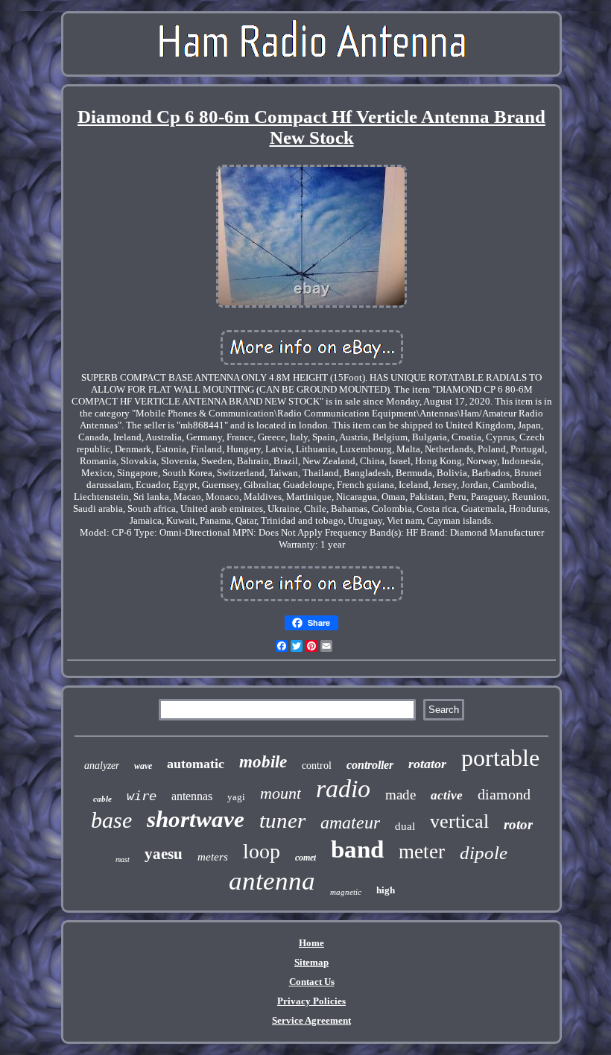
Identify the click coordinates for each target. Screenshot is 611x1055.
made (400, 794)
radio (343, 788)
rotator (427, 763)
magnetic (345, 891)
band (357, 849)
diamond (504, 794)
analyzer (101, 765)
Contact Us (312, 981)
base (111, 820)
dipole (483, 853)
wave (143, 766)
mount (280, 793)
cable (102, 798)
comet (305, 857)
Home (311, 942)
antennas (191, 796)
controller (369, 764)
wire (141, 795)
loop (261, 851)
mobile (263, 762)
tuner (282, 820)
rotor (518, 824)
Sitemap (311, 962)
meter (422, 851)
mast (122, 859)
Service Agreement (311, 1020)
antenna (272, 881)
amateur (350, 822)
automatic (195, 763)
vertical (459, 821)
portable (500, 757)
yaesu (164, 854)
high (385, 890)
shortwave (195, 819)
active (447, 795)
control (317, 765)
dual (405, 826)
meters (212, 857)
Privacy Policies (311, 1001)
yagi (236, 796)
